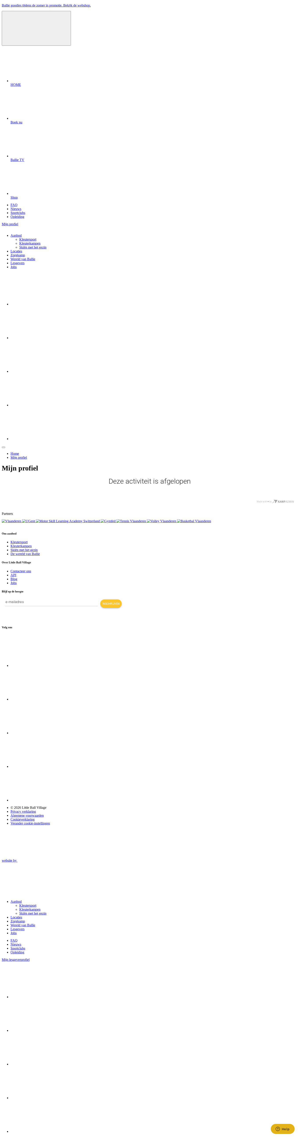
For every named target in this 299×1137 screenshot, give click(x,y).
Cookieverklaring (23, 819)
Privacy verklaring (23, 811)
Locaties (16, 251)
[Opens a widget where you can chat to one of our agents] (283, 1129)
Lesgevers (18, 263)
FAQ (14, 205)
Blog (14, 579)
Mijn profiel (19, 457)
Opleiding (17, 217)
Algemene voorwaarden (27, 815)
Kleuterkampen (29, 243)
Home (15, 453)
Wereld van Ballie (23, 259)
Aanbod (16, 235)
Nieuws (16, 209)
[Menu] (3, 447)
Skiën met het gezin (32, 247)
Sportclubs (18, 213)
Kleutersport (27, 239)
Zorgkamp (18, 255)
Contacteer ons (21, 571)
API (13, 575)
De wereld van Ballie (25, 554)
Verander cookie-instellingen (30, 823)
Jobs (14, 267)
